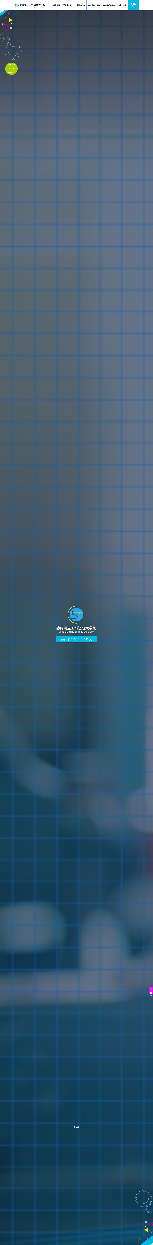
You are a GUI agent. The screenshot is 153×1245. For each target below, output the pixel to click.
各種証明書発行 (109, 5)
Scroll (76, 1127)
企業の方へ (81, 5)
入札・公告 (122, 5)
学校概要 (56, 5)
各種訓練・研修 (94, 5)
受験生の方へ (68, 5)
